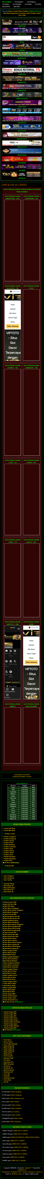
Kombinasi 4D (8, 1068)
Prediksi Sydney (9, 840)
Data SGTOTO (6, 6)
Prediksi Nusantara (10, 858)
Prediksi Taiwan (9, 852)
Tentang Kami (6, 1172)
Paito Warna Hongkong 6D (12, 926)
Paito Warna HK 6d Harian (12, 928)
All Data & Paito (9, 1002)
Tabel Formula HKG (10, 914)
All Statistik (8, 1030)
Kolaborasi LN (8, 1072)
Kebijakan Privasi (16, 1172)
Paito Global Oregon (10, 996)
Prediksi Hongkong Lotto (17, 1098)
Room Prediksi (23, 11)
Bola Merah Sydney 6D (11, 948)
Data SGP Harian (9, 906)
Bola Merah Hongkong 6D (12, 930)
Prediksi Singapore (10, 836)
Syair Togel (22, 15)
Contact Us (39, 1172)
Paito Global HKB (9, 994)
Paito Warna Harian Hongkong (13, 924)
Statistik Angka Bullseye (11, 1026)
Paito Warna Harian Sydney (12, 942)
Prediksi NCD (8, 860)
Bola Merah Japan (9, 985)
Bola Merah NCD (9, 991)
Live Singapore (19, 2)
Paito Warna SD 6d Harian (12, 946)
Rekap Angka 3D (9, 1048)
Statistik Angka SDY (10, 1016)
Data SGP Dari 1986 (10, 904)
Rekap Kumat (8, 1054)
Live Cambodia (17, 4)
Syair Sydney (8, 880)
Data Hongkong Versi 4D (11, 916)
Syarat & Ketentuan (28, 1172)
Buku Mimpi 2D (8, 885)
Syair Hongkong (9, 878)
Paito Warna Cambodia (11, 965)
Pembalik (7, 1076)
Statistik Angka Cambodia (12, 1022)
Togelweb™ (28, 1168)
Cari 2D (6, 1082)
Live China (38, 4)
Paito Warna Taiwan (10, 971)
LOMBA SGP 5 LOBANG (20, 1134)
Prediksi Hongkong (10, 839)
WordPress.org (16, 1174)
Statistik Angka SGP (10, 1012)
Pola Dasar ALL (9, 1062)
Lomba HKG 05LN (9, 830)
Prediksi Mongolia (9, 856)
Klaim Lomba (10, 834)
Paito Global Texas (10, 998)
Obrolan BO (10, 866)
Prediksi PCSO (8, 842)
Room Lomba (13, 11)
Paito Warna (7, 1040)
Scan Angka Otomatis (10, 1044)
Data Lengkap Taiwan (10, 969)
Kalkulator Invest (9, 1078)
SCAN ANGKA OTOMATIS (22, 775)
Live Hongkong (31, 2)
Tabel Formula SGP (10, 902)
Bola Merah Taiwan (10, 973)
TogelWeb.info (22, 1170)
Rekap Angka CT (9, 1052)
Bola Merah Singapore (11, 912)
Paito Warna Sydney (10, 940)
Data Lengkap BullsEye (11, 957)
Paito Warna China (10, 977)
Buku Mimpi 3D (8, 889)
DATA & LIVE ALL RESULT (14, 184)
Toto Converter (8, 1056)
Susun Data (7, 1080)
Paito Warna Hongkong (11, 922)
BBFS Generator (9, 1064)
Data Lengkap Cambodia (12, 963)
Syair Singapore (9, 876)
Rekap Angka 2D (9, 1046)
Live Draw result (24, 13)
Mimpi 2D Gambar (9, 888)
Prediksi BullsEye (9, 844)
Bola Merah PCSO (9, 954)
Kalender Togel (8, 1058)
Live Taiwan (28, 4)
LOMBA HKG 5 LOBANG (20, 1130)
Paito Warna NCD (9, 989)
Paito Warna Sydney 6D (11, 944)
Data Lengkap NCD (10, 987)
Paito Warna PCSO (10, 952)
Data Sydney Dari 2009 (11, 934)
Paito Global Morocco (11, 1000)
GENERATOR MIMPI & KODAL (22, 776)
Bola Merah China (9, 979)
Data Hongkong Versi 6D (11, 918)
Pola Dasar (7, 1060)
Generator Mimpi (9, 884)
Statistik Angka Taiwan (11, 1020)
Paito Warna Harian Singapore (13, 910)
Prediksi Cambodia (10, 846)
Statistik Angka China (10, 1018)
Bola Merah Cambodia (11, 967)
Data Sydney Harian (10, 938)
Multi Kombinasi (9, 1070)
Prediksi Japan (8, 848)
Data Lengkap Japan (10, 981)
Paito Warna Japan (10, 983)
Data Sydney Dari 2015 (11, 936)
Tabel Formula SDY (10, 932)
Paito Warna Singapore (11, 908)
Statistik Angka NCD (10, 1028)
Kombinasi (7, 1066)
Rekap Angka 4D (9, 1050)
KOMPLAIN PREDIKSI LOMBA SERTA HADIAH (24, 1137)
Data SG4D (17, 6)
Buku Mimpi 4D (8, 891)
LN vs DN (7, 1074)
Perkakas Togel (35, 13)
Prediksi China (8, 854)
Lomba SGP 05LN (9, 828)
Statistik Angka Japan (10, 1024)
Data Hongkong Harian (11, 920)
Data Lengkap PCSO (10, 950)
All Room (7, 862)
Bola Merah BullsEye (10, 961)
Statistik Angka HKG (10, 1014)
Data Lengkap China (10, 975)
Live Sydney (5, 4)
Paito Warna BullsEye (11, 959)
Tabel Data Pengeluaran (10, 13)
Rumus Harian (8, 1042)
